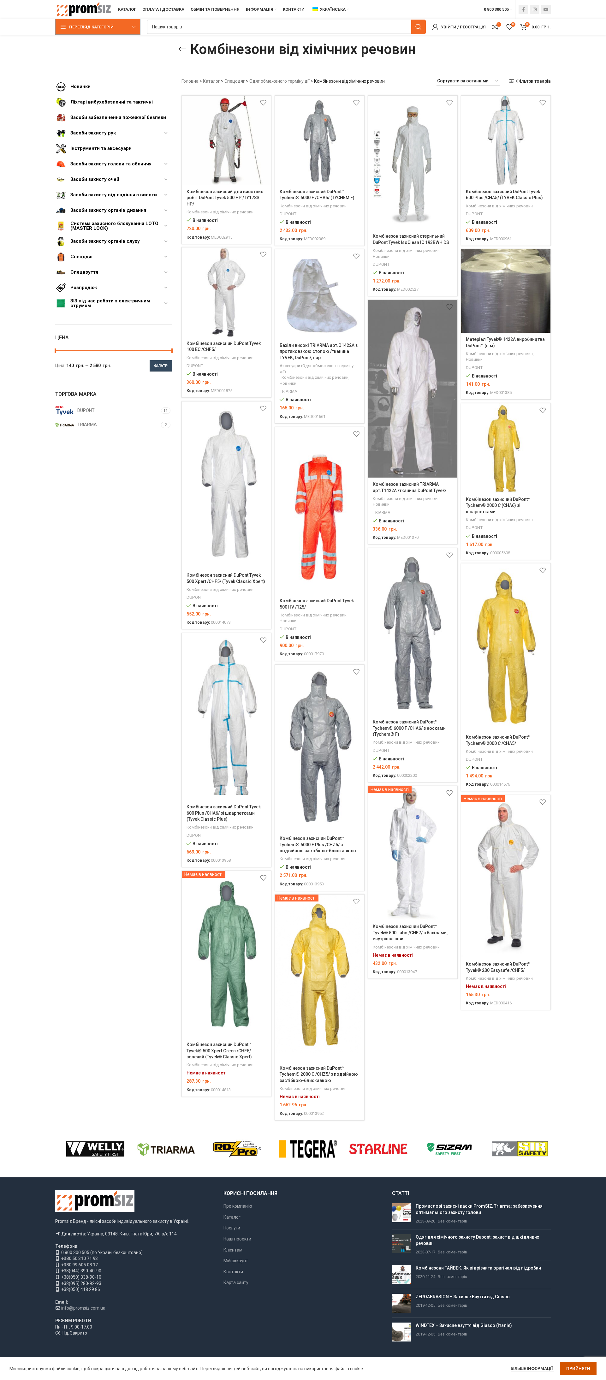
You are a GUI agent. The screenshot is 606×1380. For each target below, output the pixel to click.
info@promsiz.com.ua (83, 1308)
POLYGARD (378, 1148)
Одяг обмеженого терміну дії (279, 81)
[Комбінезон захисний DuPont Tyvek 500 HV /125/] (319, 510)
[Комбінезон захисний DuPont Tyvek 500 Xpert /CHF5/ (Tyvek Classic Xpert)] (226, 485)
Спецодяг (234, 81)
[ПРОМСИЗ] (520, 1149)
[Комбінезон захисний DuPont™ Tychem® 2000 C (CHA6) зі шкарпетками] (505, 448)
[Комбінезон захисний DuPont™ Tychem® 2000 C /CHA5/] (505, 646)
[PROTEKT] (307, 1149)
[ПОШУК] (418, 27)
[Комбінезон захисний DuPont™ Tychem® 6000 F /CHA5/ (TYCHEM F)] (319, 140)
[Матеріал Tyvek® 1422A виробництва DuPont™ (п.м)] (505, 291)
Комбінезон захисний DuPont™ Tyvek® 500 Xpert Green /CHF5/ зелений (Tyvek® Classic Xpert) (219, 1050)
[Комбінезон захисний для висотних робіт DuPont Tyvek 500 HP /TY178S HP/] (226, 140)
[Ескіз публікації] (401, 1213)
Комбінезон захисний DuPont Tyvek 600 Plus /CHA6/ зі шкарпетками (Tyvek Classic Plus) (224, 813)
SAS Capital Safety (95, 1148)
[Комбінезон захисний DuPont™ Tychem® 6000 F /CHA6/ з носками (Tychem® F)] (412, 631)
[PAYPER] (449, 1149)
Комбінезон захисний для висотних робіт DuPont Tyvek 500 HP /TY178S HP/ (225, 197)
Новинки (381, 256)
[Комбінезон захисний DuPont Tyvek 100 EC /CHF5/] (226, 292)
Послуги (231, 1227)
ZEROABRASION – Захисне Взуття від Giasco (463, 1296)
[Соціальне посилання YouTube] (546, 9)
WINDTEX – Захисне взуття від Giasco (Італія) (464, 1325)
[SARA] (166, 1149)
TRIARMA (288, 391)
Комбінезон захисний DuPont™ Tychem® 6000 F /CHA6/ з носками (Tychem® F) (409, 728)
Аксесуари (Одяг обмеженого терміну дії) (317, 368)
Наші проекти (237, 1238)
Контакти (233, 1271)
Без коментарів (452, 1221)
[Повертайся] (182, 49)
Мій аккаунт (235, 1260)
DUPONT (288, 213)
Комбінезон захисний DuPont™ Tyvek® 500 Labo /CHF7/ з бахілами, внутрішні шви (410, 932)
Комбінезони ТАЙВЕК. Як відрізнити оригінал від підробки (478, 1267)
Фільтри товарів (533, 81)
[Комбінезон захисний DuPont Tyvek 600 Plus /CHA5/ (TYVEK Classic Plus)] (505, 140)
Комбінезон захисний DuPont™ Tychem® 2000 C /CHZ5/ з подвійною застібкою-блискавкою (319, 1074)
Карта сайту (235, 1282)
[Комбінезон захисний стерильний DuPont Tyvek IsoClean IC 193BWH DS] (412, 163)
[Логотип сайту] (83, 9)
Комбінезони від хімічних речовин (220, 212)
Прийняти (578, 1368)
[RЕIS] (237, 1149)
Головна (190, 81)
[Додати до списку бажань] (263, 103)
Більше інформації (532, 1368)
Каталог (211, 81)
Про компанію (237, 1206)
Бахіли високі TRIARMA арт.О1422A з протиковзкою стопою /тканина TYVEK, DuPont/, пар (319, 351)
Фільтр (161, 366)
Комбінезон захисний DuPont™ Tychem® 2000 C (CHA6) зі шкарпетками (498, 505)
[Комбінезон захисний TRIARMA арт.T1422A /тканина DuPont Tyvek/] (412, 389)
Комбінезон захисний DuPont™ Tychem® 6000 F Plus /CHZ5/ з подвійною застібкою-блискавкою (318, 844)
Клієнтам (232, 1249)
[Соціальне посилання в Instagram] (534, 9)
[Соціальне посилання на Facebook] (523, 9)
